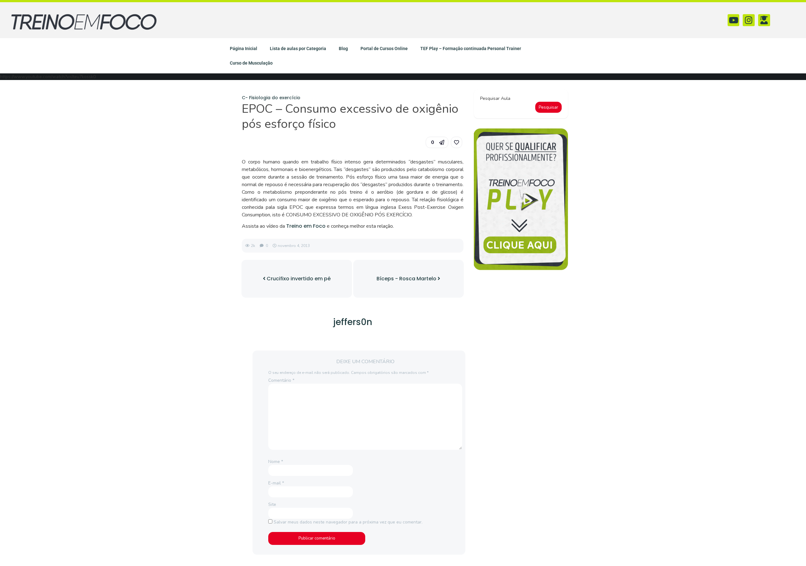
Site (272, 504)
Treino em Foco (306, 226)
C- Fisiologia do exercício (271, 97)
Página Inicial (243, 48)
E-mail (276, 483)
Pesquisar (548, 107)
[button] (437, 142)
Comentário (281, 380)
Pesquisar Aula (495, 98)
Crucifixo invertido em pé (298, 278)
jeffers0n (352, 322)
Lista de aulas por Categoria (298, 48)
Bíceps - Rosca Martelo (407, 278)
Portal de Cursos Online (384, 48)
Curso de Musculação (251, 63)
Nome (275, 462)
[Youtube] (734, 20)
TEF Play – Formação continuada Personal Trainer (470, 48)
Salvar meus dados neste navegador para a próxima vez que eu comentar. (348, 522)
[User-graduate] (764, 20)
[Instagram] (749, 20)
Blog (343, 48)
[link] (456, 142)
